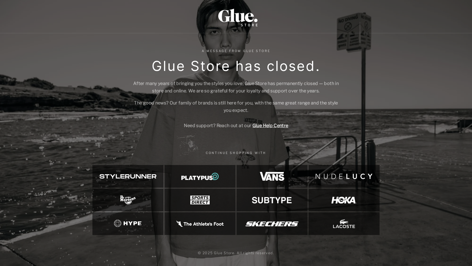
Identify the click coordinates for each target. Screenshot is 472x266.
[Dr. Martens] (127, 200)
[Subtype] (272, 200)
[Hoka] (344, 200)
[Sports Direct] (200, 200)
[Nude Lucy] (344, 176)
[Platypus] (200, 176)
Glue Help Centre (270, 125)
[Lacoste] (344, 223)
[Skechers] (272, 223)
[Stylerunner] (127, 176)
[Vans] (272, 176)
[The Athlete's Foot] (200, 223)
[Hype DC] (127, 223)
